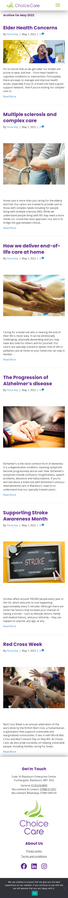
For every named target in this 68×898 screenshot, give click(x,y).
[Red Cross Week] (34, 687)
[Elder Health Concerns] (34, 51)
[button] (58, 5)
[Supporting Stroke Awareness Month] (34, 562)
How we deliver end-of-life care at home (31, 248)
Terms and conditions (34, 856)
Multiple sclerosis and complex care (30, 117)
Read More (9, 96)
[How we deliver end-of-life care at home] (34, 295)
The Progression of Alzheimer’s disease (27, 380)
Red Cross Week (22, 644)
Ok (34, 893)
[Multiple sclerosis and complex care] (34, 163)
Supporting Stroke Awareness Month (25, 515)
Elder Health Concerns (30, 27)
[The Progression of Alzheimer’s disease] (34, 426)
